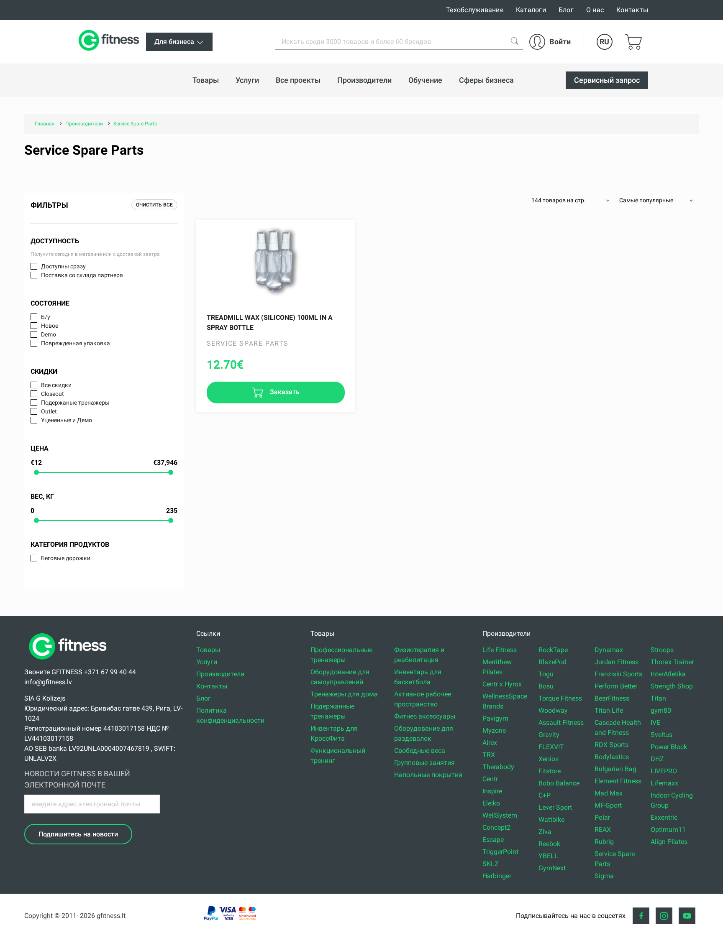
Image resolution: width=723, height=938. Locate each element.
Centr (490, 779)
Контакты (632, 10)
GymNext (552, 868)
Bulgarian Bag (615, 769)
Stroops (662, 650)
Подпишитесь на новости (78, 834)
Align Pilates (669, 842)
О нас (595, 10)
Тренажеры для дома (344, 694)
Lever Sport (555, 807)
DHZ (657, 759)
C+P (544, 795)
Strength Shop (672, 686)
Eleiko (491, 803)
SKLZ (490, 864)
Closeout (52, 393)
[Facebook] (641, 915)
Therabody (498, 767)
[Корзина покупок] (633, 42)
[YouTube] (687, 915)
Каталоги (531, 10)
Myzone (494, 730)
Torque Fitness (560, 698)
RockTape (553, 650)
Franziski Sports (618, 674)
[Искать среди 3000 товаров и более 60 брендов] (514, 41)
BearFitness (612, 698)
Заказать (284, 392)
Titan (658, 698)
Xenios (548, 759)
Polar (602, 817)
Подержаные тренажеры (75, 402)
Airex (489, 743)
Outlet (49, 411)
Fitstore (549, 771)
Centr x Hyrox (502, 684)
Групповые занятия (424, 763)
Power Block (669, 747)
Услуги (206, 662)
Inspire (492, 791)
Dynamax (609, 650)
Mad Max (609, 793)
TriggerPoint (500, 852)
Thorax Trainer (672, 662)
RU (604, 41)
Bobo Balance (558, 783)
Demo (48, 334)
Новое (49, 325)
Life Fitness (499, 650)
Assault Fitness (561, 722)
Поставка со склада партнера (82, 275)
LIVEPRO (664, 771)
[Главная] (69, 662)
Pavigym (495, 718)
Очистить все (154, 205)
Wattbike (551, 819)
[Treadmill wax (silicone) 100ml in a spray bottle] (276, 262)
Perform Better (616, 686)
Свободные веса (419, 750)
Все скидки (56, 385)
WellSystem (499, 815)
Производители (220, 674)
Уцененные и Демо (66, 420)
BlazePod (552, 662)
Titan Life (609, 710)
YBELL (548, 856)
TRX (488, 755)
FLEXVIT (551, 747)
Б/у (45, 317)
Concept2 (496, 827)
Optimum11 (668, 829)
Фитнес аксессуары (424, 716)
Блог (566, 10)
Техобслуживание (474, 10)
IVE (655, 722)
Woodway (553, 710)
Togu (546, 674)
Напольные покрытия (428, 775)
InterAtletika (668, 674)
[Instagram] (664, 915)
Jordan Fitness (616, 662)
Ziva (544, 832)
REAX (603, 829)
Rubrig (604, 842)
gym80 (661, 710)
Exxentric (664, 817)
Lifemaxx (664, 783)
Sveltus (661, 735)
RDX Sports (611, 745)
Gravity (548, 735)
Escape (493, 840)
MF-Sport (608, 805)
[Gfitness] (110, 41)
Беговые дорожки (65, 558)
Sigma (604, 876)
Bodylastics (612, 757)
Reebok (549, 844)
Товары (208, 650)
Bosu (546, 686)
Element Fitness (618, 781)
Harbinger (496, 876)
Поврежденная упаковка (75, 343)
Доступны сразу (63, 266)
